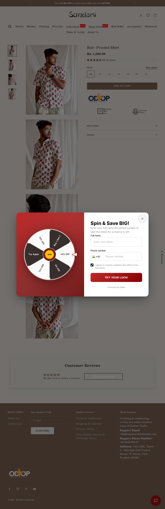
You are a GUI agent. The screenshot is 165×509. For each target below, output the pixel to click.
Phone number (98, 250)
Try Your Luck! (116, 277)
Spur (122, 287)
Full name (96, 235)
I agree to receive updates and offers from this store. (116, 266)
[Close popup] (142, 218)
